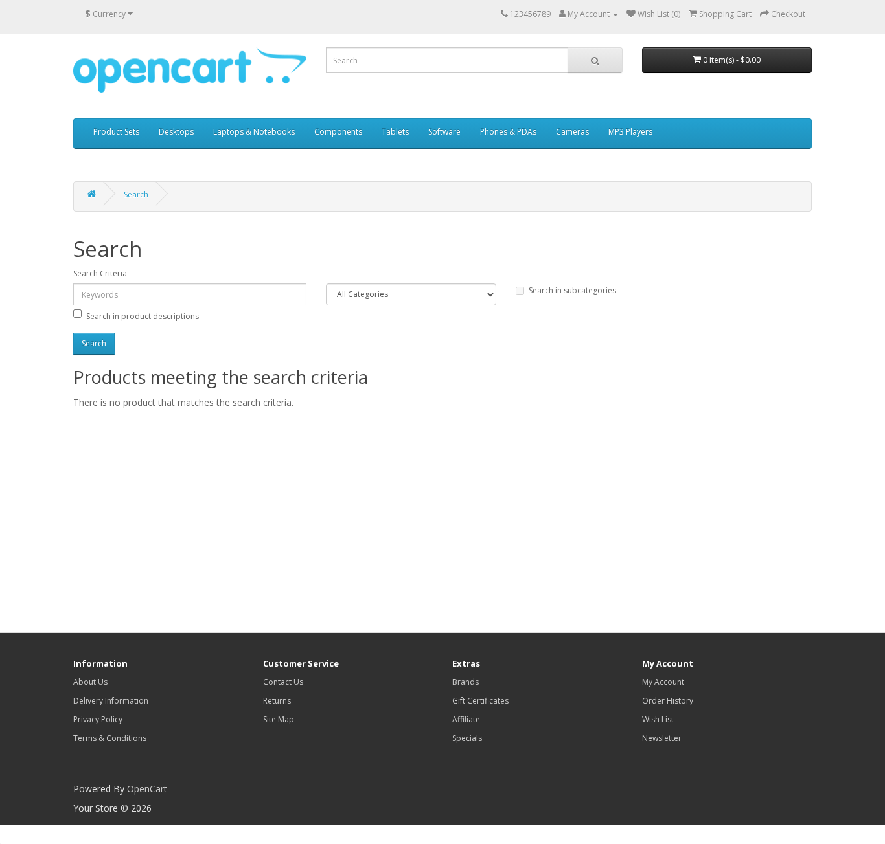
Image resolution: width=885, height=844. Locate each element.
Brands (465, 681)
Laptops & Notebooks (254, 131)
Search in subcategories (572, 290)
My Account (663, 681)
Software (444, 131)
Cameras (572, 131)
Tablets (395, 131)
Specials (467, 738)
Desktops (176, 131)
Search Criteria (100, 273)
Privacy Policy (97, 719)
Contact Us (283, 681)
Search (136, 194)
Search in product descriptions (142, 316)
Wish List (658, 719)
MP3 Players (630, 131)
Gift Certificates (480, 700)
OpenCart (147, 789)
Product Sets (116, 131)
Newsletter (662, 738)
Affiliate (466, 719)
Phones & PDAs (508, 131)
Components (338, 131)
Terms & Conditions (109, 738)
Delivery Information (110, 700)
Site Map (278, 719)
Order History (667, 700)
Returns (277, 700)
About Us (90, 681)
